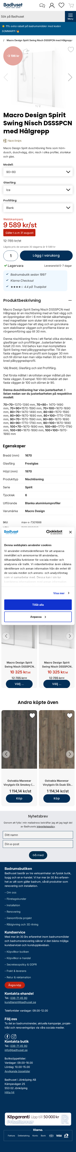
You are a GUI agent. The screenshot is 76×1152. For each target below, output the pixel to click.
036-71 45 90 (18, 997)
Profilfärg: (10, 200)
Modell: (8, 164)
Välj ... (19, 684)
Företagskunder (16, 898)
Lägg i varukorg (40, 257)
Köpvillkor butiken (18, 951)
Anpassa (36, 616)
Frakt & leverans (16, 970)
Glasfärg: (9, 182)
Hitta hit (9, 1092)
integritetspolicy (46, 826)
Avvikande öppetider (17, 1071)
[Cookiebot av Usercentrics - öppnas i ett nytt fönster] (47, 532)
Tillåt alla (38, 604)
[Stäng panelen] (70, 532)
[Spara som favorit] (32, 715)
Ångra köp (14, 984)
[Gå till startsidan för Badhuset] (12, 5)
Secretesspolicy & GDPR (22, 964)
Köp (19, 798)
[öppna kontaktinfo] (42, 5)
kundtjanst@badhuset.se (20, 1002)
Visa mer (59, 593)
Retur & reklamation (19, 977)
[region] (38, 300)
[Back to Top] (69, 1128)
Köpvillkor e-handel (19, 958)
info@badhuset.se (16, 1050)
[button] (70, 77)
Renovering (13, 911)
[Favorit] (71, 49)
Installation (13, 905)
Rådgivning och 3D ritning (22, 924)
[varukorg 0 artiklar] (71, 5)
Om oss (11, 892)
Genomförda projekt (19, 918)
